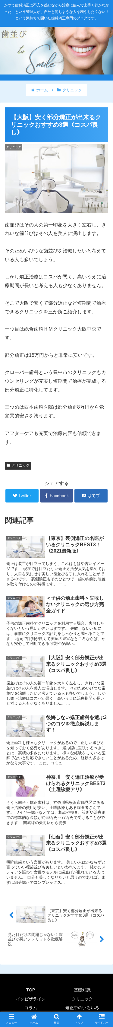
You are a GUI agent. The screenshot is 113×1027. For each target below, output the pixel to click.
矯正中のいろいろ (82, 1007)
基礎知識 (82, 989)
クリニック (20, 465)
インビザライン (31, 999)
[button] (101, 691)
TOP (30, 989)
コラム (30, 1007)
